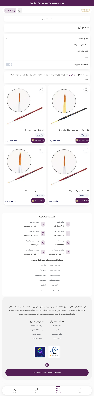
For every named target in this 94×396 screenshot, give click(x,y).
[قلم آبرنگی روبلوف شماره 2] (25, 167)
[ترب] (40, 352)
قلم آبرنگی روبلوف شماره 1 (35, 130)
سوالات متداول (57, 325)
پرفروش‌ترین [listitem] (55, 74)
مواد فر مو (56, 290)
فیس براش (42, 280)
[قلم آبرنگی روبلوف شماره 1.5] (69, 167)
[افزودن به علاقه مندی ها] (85, 89)
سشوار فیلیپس (55, 270)
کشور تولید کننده (82, 51)
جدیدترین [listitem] (41, 74)
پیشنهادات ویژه (36, 325)
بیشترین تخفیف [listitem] (15, 74)
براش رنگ (43, 270)
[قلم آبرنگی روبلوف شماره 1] (25, 106)
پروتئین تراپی (55, 285)
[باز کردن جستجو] (20, 10)
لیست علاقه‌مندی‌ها (36, 329)
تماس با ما (56, 329)
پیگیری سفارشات (57, 334)
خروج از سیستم (37, 338)
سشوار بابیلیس (55, 265)
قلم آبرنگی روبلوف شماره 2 (35, 190)
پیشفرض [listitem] (72, 74)
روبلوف (82, 135)
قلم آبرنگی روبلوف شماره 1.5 (78, 190)
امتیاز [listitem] (48, 74)
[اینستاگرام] (47, 365)
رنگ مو (43, 265)
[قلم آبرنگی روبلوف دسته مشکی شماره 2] (69, 106)
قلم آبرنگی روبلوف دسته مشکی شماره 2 (74, 130)
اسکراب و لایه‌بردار (40, 275)
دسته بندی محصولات (81, 44)
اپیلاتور (43, 285)
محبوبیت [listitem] (64, 74)
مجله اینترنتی (57, 338)
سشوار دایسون (55, 275)
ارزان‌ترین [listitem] (33, 74)
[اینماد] (54, 352)
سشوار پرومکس (54, 280)
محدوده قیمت (83, 38)
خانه (51, 18)
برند (86, 57)
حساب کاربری (36, 334)
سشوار (43, 290)
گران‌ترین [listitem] (26, 74)
